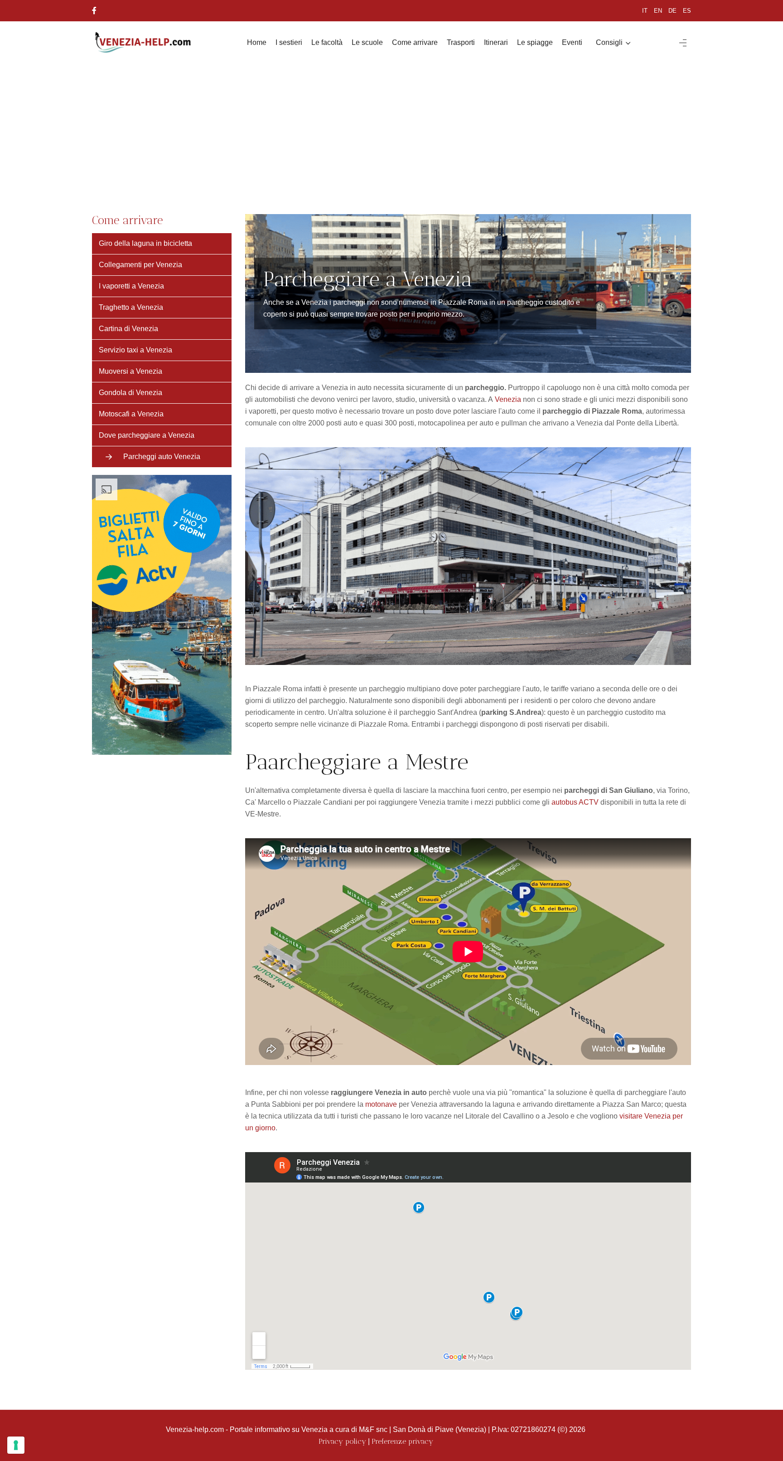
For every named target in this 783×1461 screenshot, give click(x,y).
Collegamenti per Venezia (140, 265)
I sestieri (289, 42)
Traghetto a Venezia (131, 307)
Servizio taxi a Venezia (135, 350)
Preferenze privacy (402, 1441)
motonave (381, 1104)
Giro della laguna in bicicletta (145, 243)
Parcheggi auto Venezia (161, 456)
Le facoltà (327, 42)
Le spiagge (535, 42)
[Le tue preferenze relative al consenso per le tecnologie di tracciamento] (15, 1445)
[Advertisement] (391, 132)
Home (256, 42)
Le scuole (367, 42)
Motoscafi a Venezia (131, 414)
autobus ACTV (575, 802)
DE (672, 10)
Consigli (609, 42)
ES (687, 10)
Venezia (508, 399)
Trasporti (461, 42)
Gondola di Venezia (130, 392)
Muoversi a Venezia (130, 371)
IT (645, 10)
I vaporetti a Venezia (131, 286)
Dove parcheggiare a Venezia (146, 435)
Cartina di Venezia (128, 328)
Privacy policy (342, 1441)
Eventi (572, 42)
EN (658, 10)
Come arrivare (415, 42)
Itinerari (496, 42)
